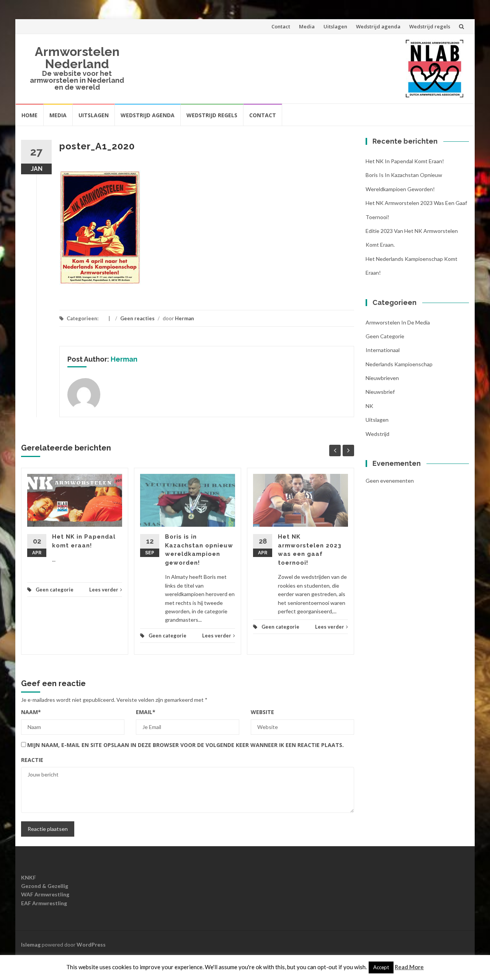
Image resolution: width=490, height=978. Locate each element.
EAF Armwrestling (44, 903)
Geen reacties (137, 318)
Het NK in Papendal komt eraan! (405, 161)
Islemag (31, 944)
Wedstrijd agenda (378, 26)
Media (307, 26)
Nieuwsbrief (380, 391)
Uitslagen (335, 26)
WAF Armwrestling (45, 894)
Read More (409, 966)
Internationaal (383, 350)
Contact (280, 26)
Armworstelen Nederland (77, 57)
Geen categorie (55, 589)
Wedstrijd (377, 434)
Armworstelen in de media (398, 322)
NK (369, 406)
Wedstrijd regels (429, 26)
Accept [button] (381, 967)
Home (29, 115)
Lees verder (103, 589)
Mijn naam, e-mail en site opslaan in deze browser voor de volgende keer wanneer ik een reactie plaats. (185, 745)
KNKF (28, 877)
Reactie (32, 759)
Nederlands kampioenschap (399, 364)
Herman (184, 318)
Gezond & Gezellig (44, 886)
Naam (31, 712)
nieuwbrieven (382, 378)
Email (145, 712)
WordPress (91, 944)
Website (262, 712)
